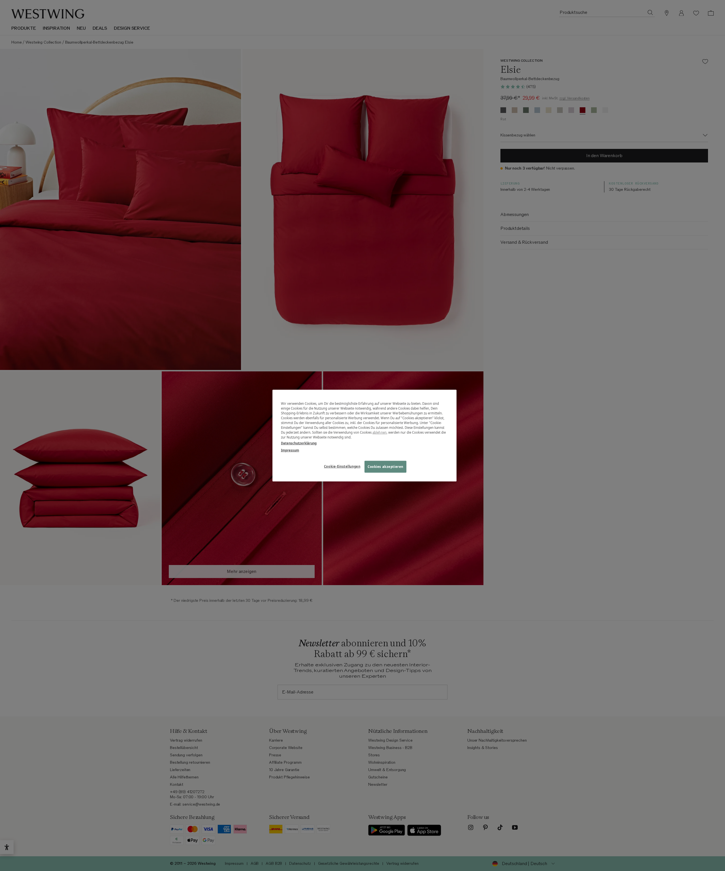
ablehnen (379, 432)
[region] (364, 435)
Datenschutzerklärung (299, 443)
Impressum (290, 450)
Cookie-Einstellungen (342, 466)
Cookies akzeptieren (385, 467)
